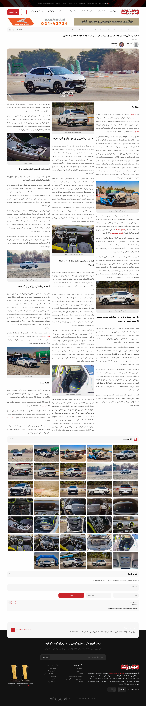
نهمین (21, 686)
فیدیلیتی (58, 3)
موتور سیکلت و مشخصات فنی (67, 11)
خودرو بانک (134, 30)
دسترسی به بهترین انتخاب (117, 673)
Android (122, 689)
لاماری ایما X (120, 230)
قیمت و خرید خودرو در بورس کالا (46, 3)
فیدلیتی (44, 405)
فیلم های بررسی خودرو (37, 11)
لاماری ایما (135, 131)
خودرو (133, 114)
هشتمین (26, 686)
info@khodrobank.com (23, 630)
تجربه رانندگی (51, 11)
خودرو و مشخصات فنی (87, 11)
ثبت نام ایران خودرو (92, 3)
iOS (112, 689)
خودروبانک (46, 336)
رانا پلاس (70, 3)
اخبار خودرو (113, 11)
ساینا (75, 3)
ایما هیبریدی (11, 417)
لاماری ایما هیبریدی (116, 233)
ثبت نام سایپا (81, 3)
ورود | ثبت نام (13, 12)
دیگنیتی (64, 3)
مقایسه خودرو (102, 11)
